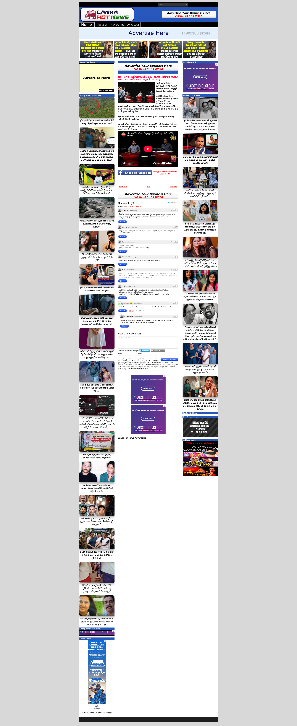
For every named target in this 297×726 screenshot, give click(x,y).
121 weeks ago (138, 303)
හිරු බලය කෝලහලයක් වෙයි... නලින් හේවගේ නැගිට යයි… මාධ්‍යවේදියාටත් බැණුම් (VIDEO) (148, 78)
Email (140, 353)
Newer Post (123, 187)
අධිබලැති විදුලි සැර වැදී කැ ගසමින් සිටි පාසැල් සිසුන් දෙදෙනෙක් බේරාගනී (97, 122)
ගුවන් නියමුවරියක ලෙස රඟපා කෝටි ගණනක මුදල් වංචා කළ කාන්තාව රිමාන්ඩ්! (97, 554)
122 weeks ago (133, 210)
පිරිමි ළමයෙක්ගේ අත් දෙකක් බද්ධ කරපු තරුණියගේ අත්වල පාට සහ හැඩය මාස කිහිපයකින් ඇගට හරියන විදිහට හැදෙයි (200, 228)
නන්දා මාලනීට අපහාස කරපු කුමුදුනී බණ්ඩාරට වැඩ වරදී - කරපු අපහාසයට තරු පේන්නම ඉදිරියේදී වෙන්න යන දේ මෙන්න (200, 404)
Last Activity (138, 206)
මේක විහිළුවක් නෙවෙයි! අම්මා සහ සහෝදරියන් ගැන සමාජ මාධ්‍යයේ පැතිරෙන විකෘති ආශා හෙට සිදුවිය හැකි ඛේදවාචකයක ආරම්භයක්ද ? (97, 423)
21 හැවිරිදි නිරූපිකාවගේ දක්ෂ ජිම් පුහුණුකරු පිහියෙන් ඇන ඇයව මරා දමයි (97, 257)
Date (125, 206)
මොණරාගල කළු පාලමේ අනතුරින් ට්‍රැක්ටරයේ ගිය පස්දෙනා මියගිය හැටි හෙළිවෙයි (96, 521)
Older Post (173, 187)
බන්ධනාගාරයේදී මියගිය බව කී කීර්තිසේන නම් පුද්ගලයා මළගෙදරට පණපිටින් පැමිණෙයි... (200, 193)
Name (120, 353)
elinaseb (126, 303)
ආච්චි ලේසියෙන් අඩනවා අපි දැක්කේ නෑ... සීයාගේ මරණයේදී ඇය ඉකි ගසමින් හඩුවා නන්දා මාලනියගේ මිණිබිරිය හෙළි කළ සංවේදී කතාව (200, 125)
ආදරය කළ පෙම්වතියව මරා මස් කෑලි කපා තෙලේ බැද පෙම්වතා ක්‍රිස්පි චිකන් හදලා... (97, 387)
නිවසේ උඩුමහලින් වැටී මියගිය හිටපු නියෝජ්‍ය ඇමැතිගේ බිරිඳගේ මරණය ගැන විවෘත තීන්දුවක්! (96, 621)
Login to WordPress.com (158, 350)
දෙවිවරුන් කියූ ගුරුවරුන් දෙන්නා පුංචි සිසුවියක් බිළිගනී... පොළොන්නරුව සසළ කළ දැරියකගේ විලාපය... (97, 354)
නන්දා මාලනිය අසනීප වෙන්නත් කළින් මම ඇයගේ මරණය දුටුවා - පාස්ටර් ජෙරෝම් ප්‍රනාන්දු (200, 159)
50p (131, 303)
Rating (130, 206)
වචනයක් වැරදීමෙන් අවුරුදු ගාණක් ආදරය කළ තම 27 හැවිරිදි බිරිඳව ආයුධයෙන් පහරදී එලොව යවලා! (97, 320)
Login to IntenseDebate (144, 350)
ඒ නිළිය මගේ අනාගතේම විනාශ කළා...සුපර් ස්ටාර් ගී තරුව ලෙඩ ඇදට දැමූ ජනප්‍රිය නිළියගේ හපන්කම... (200, 296)
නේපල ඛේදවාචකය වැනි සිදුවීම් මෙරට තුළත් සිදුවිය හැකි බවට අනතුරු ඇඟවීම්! (96, 223)
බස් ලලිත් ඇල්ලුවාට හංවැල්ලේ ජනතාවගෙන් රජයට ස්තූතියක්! (97, 456)
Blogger (109, 712)
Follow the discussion (176, 202)
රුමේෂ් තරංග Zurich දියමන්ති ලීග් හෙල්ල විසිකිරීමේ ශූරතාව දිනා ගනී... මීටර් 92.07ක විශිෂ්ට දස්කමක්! (96, 190)
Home (148, 187)
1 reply (131, 311)
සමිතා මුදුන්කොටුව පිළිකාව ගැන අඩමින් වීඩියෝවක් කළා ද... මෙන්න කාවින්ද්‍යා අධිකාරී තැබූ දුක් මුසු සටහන (200, 263)
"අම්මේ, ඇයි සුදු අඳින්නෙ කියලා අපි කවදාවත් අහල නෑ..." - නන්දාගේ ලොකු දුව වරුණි (200, 369)
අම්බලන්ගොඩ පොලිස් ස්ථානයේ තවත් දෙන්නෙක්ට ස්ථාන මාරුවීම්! (97, 289)
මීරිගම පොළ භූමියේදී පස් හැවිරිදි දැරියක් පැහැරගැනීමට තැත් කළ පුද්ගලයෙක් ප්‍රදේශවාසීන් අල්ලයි (96, 588)
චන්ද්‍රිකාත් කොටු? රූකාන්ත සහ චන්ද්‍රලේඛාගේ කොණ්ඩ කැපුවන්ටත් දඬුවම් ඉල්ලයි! (97, 487)
